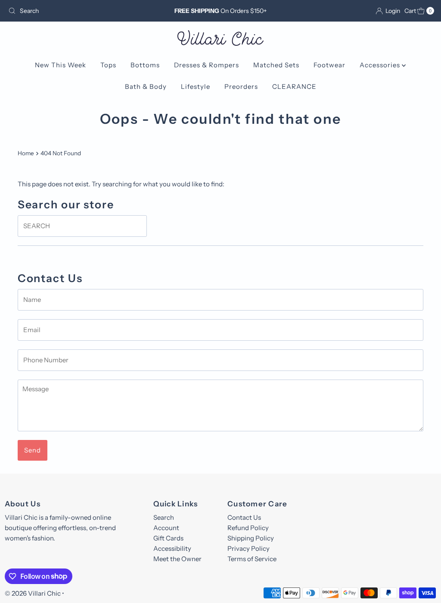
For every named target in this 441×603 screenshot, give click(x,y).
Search (163, 517)
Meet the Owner (177, 559)
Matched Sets (276, 65)
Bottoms (145, 65)
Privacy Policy (248, 548)
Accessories (381, 65)
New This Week (60, 65)
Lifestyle (195, 86)
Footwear (329, 65)
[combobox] (74, 10)
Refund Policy (248, 528)
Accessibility (172, 548)
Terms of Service (251, 559)
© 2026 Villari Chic (33, 593)
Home (26, 153)
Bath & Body (146, 86)
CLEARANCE (294, 86)
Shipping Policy (250, 538)
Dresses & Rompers (206, 65)
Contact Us (244, 517)
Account (166, 528)
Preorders (241, 86)
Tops (108, 65)
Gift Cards (168, 538)
